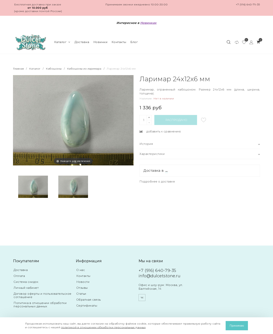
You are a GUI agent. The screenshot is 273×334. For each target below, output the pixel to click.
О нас (80, 270)
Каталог (60, 42)
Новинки (100, 42)
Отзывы (82, 287)
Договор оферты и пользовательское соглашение (43, 295)
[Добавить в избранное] (203, 120)
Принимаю (237, 325)
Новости (83, 282)
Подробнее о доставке (157, 181)
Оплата (19, 276)
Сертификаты (86, 305)
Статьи (81, 293)
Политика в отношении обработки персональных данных (40, 304)
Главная (19, 68)
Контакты (119, 42)
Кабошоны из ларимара (84, 68)
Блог (134, 42)
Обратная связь (88, 299)
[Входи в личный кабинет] (249, 42)
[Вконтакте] (142, 297)
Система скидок (26, 282)
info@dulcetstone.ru (160, 275)
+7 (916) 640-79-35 (248, 4)
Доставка (81, 42)
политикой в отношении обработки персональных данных (103, 327)
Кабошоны (53, 68)
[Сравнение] (235, 42)
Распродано (176, 120)
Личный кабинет (26, 287)
